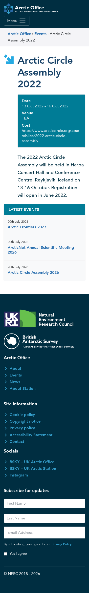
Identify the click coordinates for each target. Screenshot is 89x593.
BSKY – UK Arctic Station (33, 468)
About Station (23, 388)
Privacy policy (22, 428)
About (15, 368)
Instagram (19, 475)
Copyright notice (25, 421)
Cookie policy (22, 414)
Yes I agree (18, 553)
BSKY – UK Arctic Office (32, 461)
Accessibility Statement (31, 435)
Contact (17, 441)
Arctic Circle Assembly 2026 (33, 272)
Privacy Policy (61, 544)
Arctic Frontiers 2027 (27, 227)
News (15, 381)
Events (16, 375)
